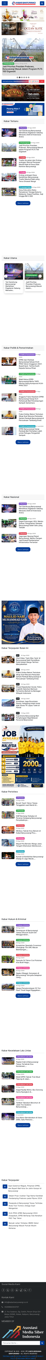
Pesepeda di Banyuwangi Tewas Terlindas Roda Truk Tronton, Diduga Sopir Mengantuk (25, 1205)
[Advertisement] (23, 230)
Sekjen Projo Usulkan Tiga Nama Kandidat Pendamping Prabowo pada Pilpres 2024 (26, 1197)
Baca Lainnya (23, 203)
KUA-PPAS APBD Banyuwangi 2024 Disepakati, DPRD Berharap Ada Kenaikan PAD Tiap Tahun (25, 1215)
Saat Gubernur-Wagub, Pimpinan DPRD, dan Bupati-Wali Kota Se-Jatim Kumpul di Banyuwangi (24, 1188)
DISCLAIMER (31, 1356)
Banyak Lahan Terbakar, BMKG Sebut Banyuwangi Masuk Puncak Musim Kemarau (24, 1225)
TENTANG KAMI (8, 1356)
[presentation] (5, 276)
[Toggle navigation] (5, 3)
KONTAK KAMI (20, 1356)
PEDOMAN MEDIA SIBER (26, 1358)
